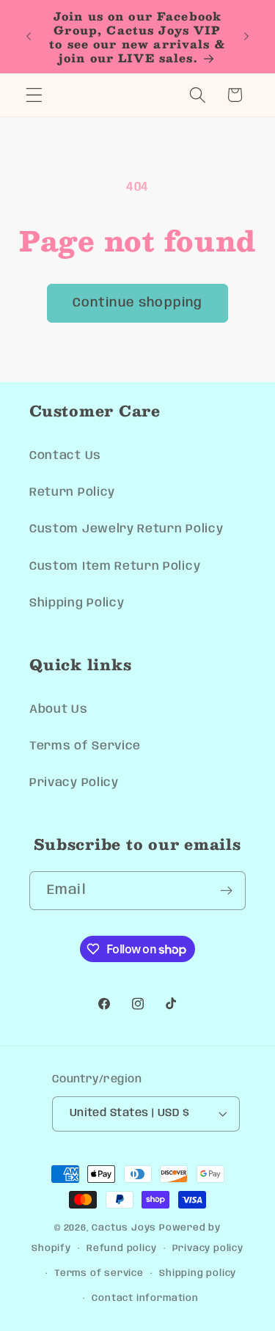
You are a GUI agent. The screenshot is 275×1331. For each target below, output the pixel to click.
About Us (58, 709)
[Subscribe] (226, 891)
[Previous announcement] (28, 37)
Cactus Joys (124, 1228)
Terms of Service (85, 746)
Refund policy (121, 1248)
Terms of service (99, 1273)
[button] (34, 95)
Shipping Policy (76, 603)
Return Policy (72, 492)
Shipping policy (197, 1273)
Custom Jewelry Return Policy (126, 529)
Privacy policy (207, 1248)
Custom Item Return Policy (114, 566)
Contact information (145, 1298)
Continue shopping (138, 302)
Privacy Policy (74, 783)
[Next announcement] (246, 37)
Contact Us (65, 456)
